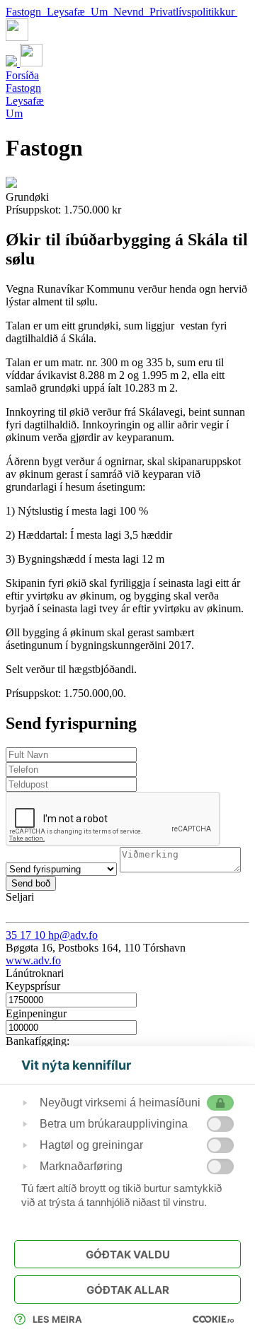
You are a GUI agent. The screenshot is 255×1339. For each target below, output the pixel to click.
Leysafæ (69, 12)
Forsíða (22, 75)
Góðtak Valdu (128, 1254)
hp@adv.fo (73, 935)
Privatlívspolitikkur (193, 12)
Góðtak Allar (127, 1290)
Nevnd (131, 12)
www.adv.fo (33, 960)
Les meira (57, 1319)
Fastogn (26, 12)
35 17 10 (27, 935)
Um (102, 12)
